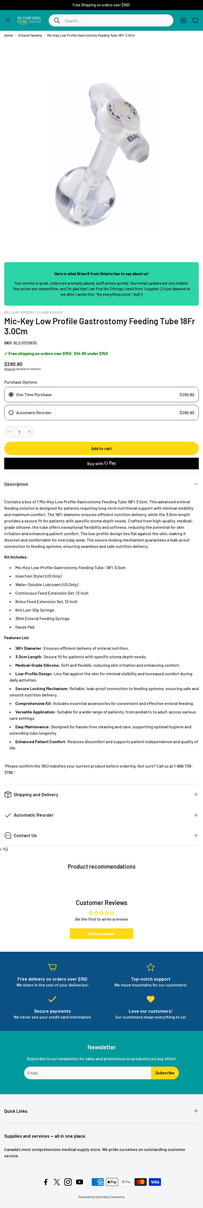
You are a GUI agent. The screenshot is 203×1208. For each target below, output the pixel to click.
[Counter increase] (29, 431)
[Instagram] (68, 1182)
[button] (111, 20)
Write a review (101, 933)
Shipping (9, 368)
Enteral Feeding (30, 35)
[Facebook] (45, 1182)
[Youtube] (79, 1182)
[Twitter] (57, 1182)
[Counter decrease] (9, 431)
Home (8, 35)
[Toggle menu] (8, 20)
